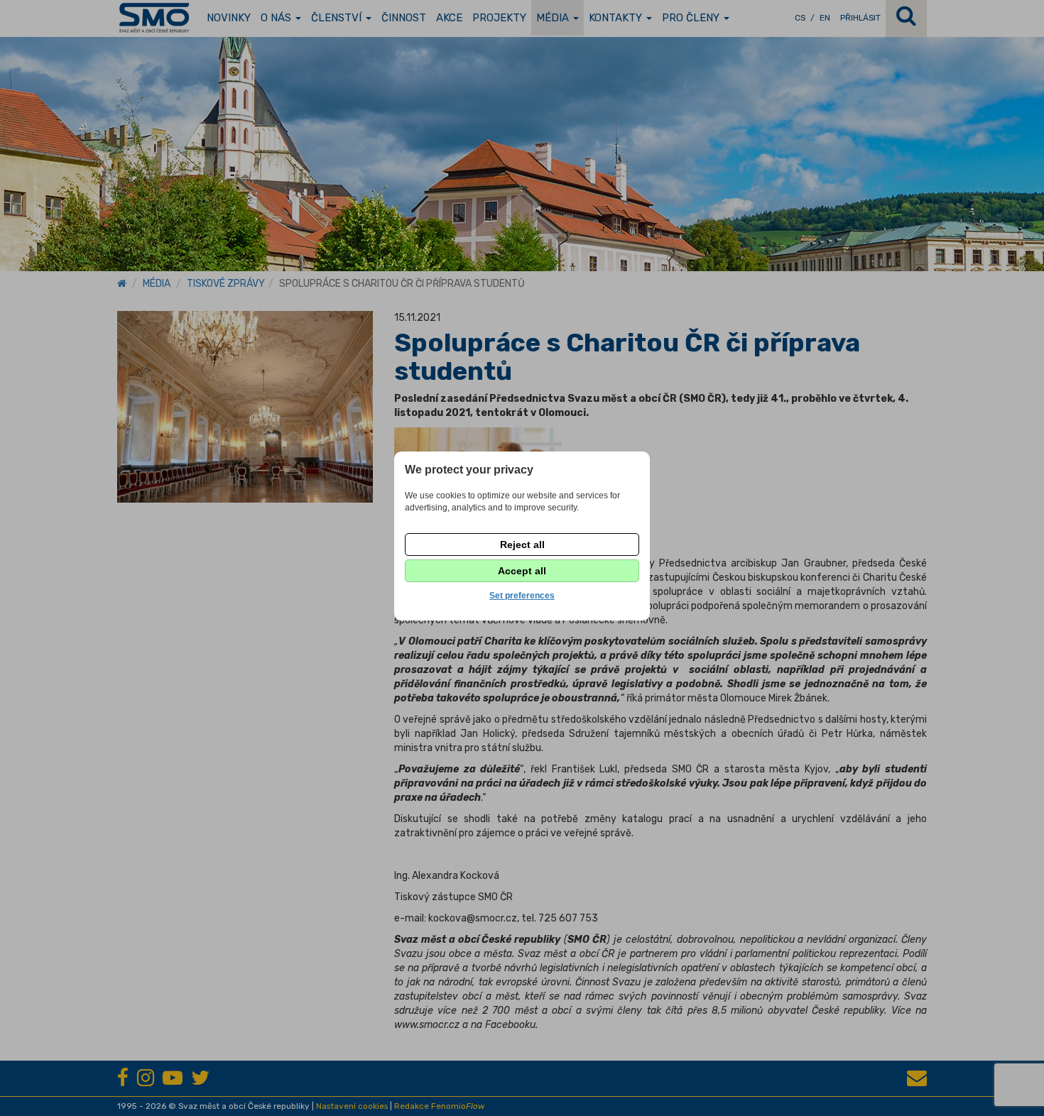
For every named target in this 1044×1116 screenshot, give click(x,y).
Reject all (522, 544)
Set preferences (522, 596)
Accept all (522, 570)
